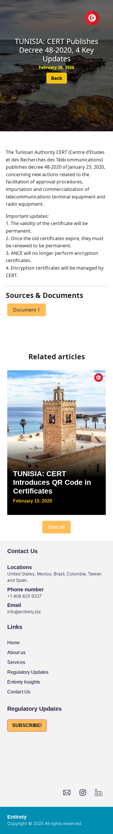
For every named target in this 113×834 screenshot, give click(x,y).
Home (13, 642)
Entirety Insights (23, 682)
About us (16, 652)
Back (56, 78)
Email (14, 605)
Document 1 (26, 310)
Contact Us (18, 691)
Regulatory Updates (27, 672)
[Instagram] (82, 792)
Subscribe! (27, 725)
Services (16, 662)
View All (56, 527)
